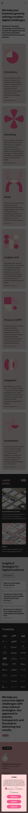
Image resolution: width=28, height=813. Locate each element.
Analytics (20, 789)
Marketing (15, 792)
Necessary (10, 789)
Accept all (14, 806)
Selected (14, 801)
